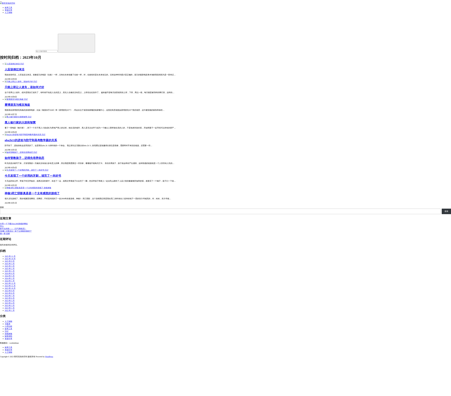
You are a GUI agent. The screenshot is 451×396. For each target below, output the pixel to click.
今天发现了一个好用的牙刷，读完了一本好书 (33, 175)
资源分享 (8, 10)
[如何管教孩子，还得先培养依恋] (19, 152)
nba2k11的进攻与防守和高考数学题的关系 (31, 140)
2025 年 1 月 (10, 271)
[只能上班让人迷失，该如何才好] (19, 82)
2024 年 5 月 (10, 276)
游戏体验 (47, 188)
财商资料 (8, 336)
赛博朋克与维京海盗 (17, 104)
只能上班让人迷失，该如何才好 (24, 87)
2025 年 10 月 (10, 259)
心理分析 (8, 326)
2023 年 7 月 (10, 296)
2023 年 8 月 (10, 293)
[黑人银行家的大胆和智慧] (16, 117)
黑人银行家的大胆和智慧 (20, 122)
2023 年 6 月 (10, 298)
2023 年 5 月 (10, 301)
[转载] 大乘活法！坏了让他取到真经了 (16, 231)
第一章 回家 (5, 234)
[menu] (1, 1)
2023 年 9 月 (10, 291)
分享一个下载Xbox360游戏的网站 (14, 224)
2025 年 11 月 (10, 256)
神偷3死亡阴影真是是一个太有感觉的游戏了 (32, 193)
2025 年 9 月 (10, 261)
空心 (2, 226)
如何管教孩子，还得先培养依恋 (24, 157)
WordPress (49, 357)
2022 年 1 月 (10, 310)
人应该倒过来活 (14, 69)
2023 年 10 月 (10, 288)
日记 (22, 64)
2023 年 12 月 (10, 283)
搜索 (2, 207)
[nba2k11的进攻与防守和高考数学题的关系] (23, 135)
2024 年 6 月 (10, 273)
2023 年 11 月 (10, 286)
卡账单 (7, 324)
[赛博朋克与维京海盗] (14, 99)
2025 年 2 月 (10, 269)
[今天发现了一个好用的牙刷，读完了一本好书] (25, 170)
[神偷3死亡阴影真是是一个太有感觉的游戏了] (24, 188)
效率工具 (8, 8)
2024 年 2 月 (10, 278)
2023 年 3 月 (10, 306)
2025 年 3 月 (10, 266)
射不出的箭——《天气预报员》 (13, 229)
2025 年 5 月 (10, 264)
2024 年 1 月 (10, 281)
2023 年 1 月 (10, 308)
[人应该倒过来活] (12, 64)
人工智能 (8, 13)
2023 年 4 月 (10, 303)
